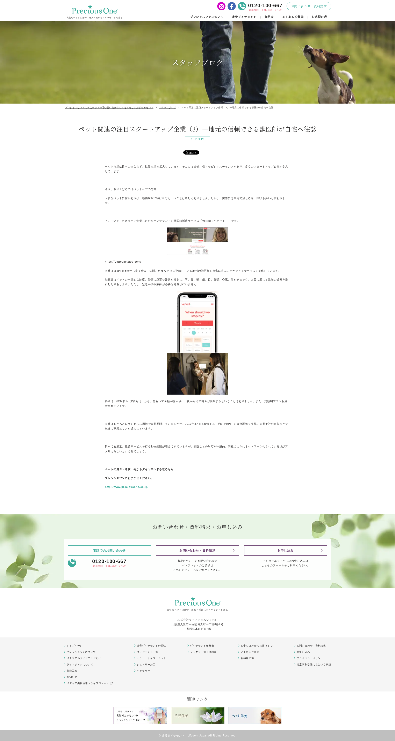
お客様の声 (319, 17)
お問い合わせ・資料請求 (309, 6)
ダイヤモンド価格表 (202, 645)
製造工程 (72, 670)
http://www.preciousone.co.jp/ (127, 486)
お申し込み (286, 550)
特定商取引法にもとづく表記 (314, 664)
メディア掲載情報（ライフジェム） (88, 683)
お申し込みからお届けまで (257, 645)
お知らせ (72, 676)
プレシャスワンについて (207, 17)
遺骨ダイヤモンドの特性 (151, 645)
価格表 (269, 17)
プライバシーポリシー (310, 658)
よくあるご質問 (292, 17)
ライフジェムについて (80, 664)
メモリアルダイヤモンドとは (84, 658)
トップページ (74, 645)
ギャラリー (143, 670)
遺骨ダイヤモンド (244, 17)
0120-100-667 (265, 5)
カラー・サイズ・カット (151, 658)
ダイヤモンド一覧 (147, 652)
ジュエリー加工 (146, 664)
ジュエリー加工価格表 (203, 652)
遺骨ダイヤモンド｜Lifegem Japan (184, 735)
